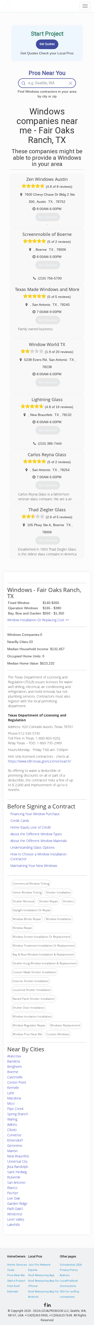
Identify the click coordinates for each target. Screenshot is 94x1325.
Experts (32, 1270)
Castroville (15, 1077)
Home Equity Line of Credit (30, 827)
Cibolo (12, 1129)
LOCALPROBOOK (30, 5)
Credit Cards (19, 820)
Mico (10, 1103)
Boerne (12, 1071)
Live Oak (13, 1198)
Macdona (14, 1098)
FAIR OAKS (15, 1208)
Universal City (17, 1161)
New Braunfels (18, 1156)
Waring (12, 1119)
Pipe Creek (15, 1108)
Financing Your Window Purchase (35, 814)
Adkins (12, 1124)
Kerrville (13, 1087)
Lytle (10, 1093)
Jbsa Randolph (17, 1166)
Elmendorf (15, 1140)
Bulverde (13, 1177)
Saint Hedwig (17, 1172)
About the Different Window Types (36, 834)
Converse (14, 1135)
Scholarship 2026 (71, 1264)
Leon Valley (15, 1219)
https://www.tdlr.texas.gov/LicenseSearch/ (39, 761)
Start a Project (16, 1280)
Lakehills (13, 1224)
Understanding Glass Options (32, 847)
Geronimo (14, 1145)
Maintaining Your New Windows (33, 865)
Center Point (16, 1082)
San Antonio (16, 1182)
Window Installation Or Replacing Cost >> (38, 620)
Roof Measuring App (41, 1275)
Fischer (12, 1193)
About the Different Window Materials (38, 840)
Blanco (12, 1187)
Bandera (13, 1061)
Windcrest (14, 1214)
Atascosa (14, 1056)
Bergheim (14, 1066)
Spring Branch (17, 1114)
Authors (65, 1275)
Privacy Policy (69, 1270)
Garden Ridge (17, 1203)
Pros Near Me (16, 1275)
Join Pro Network (39, 1264)
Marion (12, 1151)
